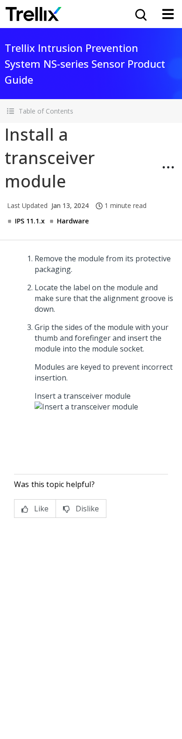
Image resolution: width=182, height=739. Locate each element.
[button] (91, 111)
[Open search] (140, 14)
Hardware (73, 220)
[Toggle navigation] (168, 14)
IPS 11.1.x (30, 220)
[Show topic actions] (168, 167)
